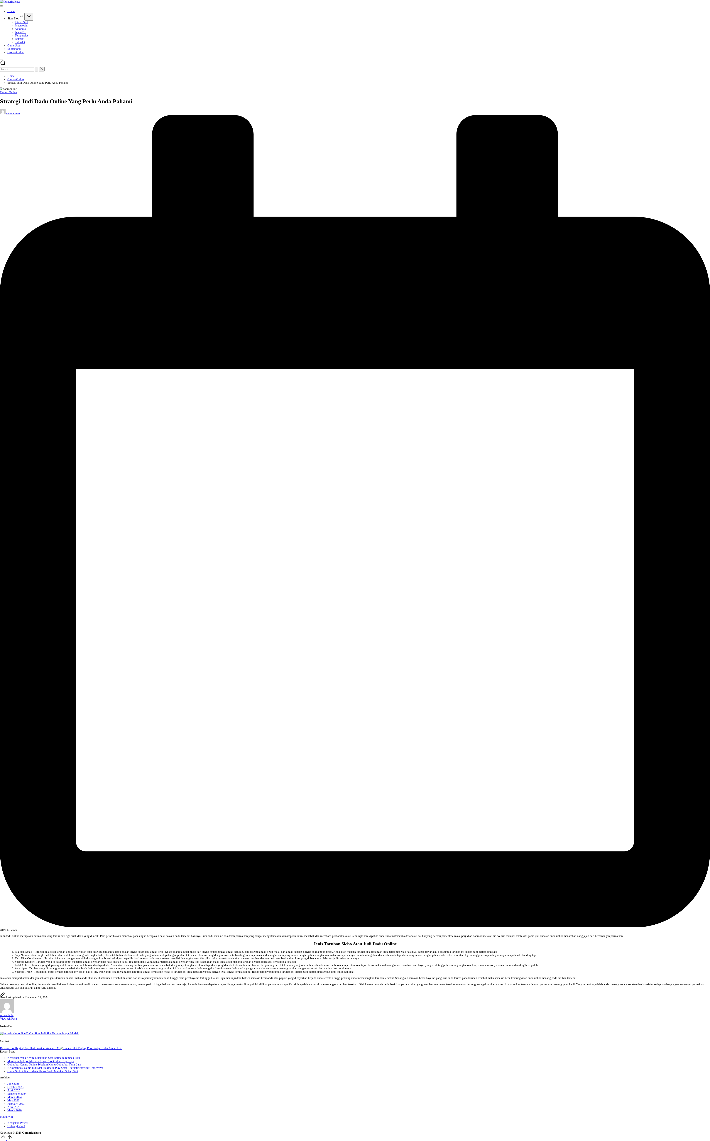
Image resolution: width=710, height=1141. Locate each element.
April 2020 (13, 1107)
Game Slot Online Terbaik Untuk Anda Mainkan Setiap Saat (42, 1071)
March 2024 (14, 1097)
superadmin (6, 1015)
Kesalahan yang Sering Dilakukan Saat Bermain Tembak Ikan (43, 1057)
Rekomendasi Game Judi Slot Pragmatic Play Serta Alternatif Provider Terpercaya (55, 1067)
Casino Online (8, 92)
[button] (36, 69)
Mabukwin (6, 1116)
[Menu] (1, 5)
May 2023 (13, 1100)
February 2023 (16, 1103)
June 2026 (13, 1083)
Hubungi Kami (16, 1126)
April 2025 (13, 1090)
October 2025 (15, 1087)
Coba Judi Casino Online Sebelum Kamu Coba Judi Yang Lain (44, 1064)
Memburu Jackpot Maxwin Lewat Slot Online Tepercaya (40, 1061)
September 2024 (16, 1093)
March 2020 (14, 1110)
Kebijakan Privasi (17, 1123)
